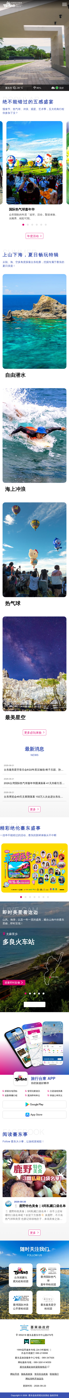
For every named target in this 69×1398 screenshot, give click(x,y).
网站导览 (14, 1373)
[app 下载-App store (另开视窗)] (34, 1114)
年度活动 (33, 236)
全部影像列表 (33, 1004)
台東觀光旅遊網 (13, 4)
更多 (33, 809)
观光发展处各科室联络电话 (33, 1366)
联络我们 (54, 1373)
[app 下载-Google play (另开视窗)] (34, 1104)
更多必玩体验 (33, 732)
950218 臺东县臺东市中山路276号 (36, 1334)
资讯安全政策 (41, 1373)
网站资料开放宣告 (34, 1378)
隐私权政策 (26, 1373)
